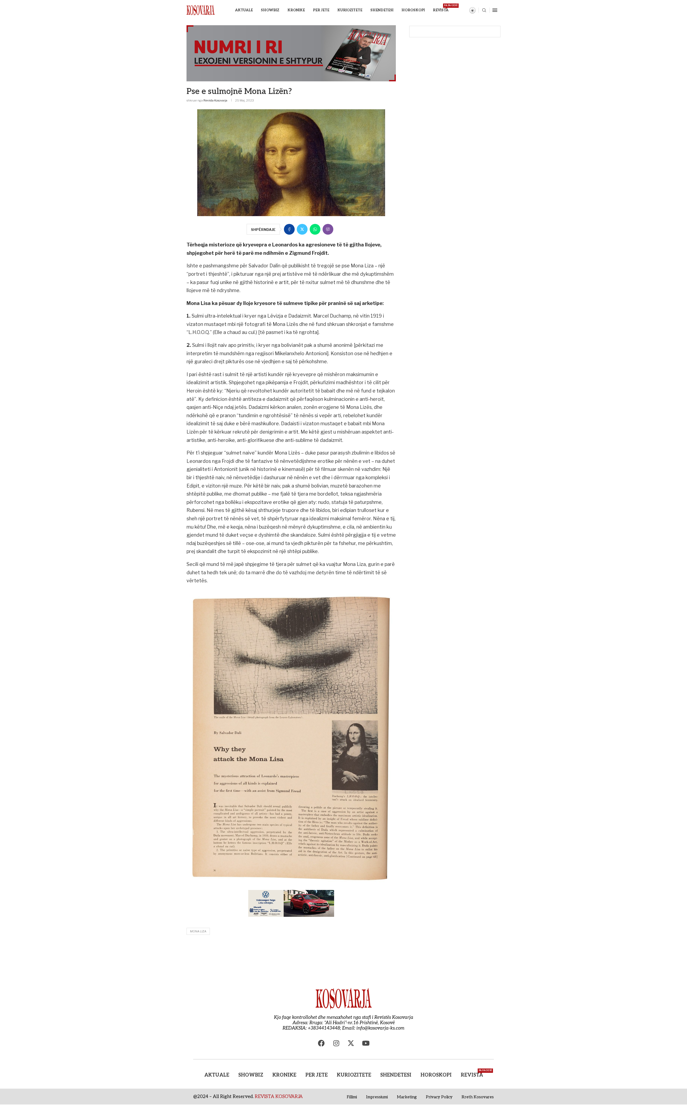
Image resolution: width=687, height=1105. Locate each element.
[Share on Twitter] (302, 229)
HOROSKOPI (413, 10)
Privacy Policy (439, 1097)
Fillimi (352, 1097)
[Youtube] (365, 1043)
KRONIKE (296, 10)
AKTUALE (244, 10)
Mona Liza (198, 931)
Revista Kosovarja (215, 100)
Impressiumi (377, 1097)
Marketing (407, 1097)
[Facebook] (321, 1043)
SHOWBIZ (270, 10)
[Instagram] (336, 1043)
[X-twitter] (351, 1043)
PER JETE (321, 10)
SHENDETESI (381, 10)
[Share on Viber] (328, 229)
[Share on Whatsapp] (315, 229)
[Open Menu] (494, 10)
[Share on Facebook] (289, 229)
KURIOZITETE (349, 10)
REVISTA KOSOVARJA (279, 1096)
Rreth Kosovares (478, 1097)
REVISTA (440, 8)
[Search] (484, 10)
